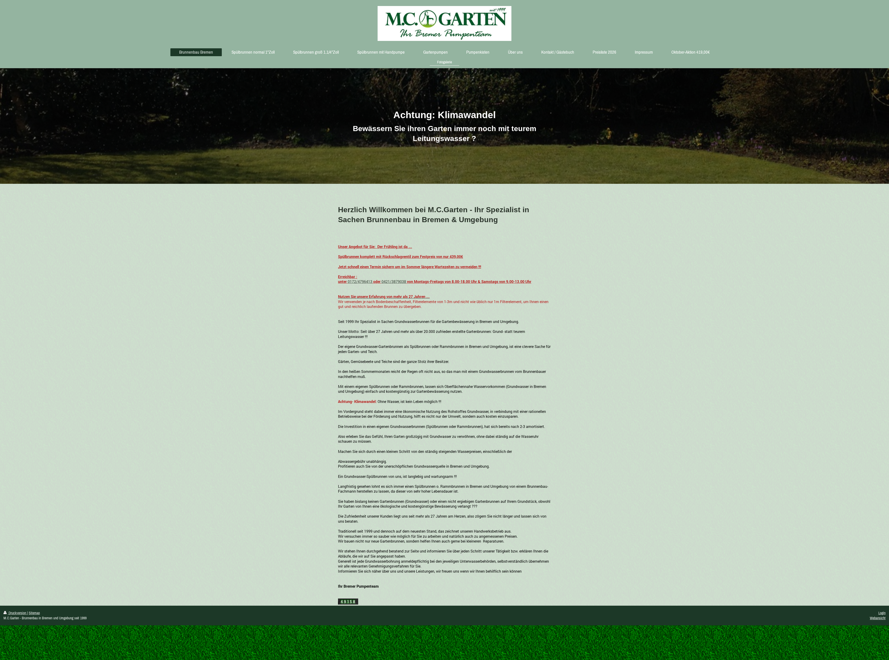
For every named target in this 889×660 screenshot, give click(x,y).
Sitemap (34, 613)
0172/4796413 (360, 281)
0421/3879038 (394, 281)
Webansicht (878, 618)
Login (882, 613)
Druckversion (17, 613)
